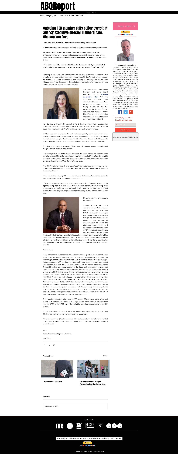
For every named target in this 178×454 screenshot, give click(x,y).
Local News (47, 338)
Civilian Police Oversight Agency (53, 334)
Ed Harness (67, 334)
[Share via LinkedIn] (54, 345)
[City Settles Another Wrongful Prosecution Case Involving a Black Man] (93, 369)
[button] (125, 26)
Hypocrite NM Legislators (53, 381)
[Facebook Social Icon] (120, 112)
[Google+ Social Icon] (131, 112)
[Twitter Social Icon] (126, 112)
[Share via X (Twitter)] (49, 345)
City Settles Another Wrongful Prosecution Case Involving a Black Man (93, 383)
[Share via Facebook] (44, 345)
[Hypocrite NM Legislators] (57, 369)
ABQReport (58, 6)
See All (105, 356)
